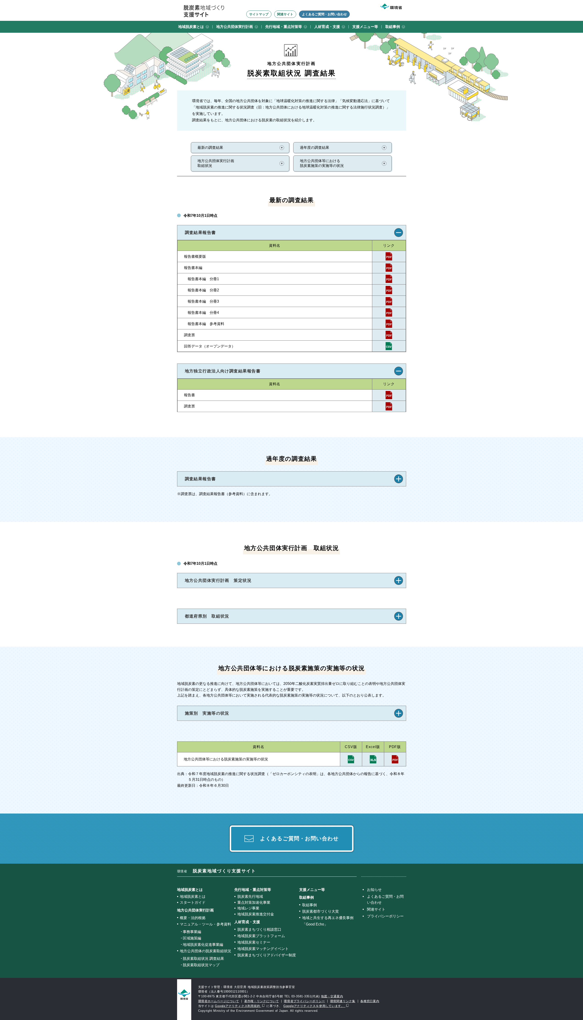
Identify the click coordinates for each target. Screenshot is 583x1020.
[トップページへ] (204, 11)
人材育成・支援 (327, 27)
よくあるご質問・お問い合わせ (324, 14)
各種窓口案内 (369, 1001)
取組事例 (392, 27)
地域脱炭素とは (191, 27)
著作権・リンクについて (261, 1001)
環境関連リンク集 (342, 1001)
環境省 (216, 871)
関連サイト (285, 14)
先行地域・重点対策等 (283, 27)
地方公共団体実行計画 (234, 27)
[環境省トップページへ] (391, 6)
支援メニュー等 (365, 27)
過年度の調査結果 (314, 147)
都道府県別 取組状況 (207, 616)
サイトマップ (258, 14)
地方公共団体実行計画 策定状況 (218, 580)
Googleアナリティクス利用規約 (238, 1006)
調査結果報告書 (200, 232)
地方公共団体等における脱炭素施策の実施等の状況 (322, 163)
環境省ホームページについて (218, 1001)
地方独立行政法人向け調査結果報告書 (222, 371)
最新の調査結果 (210, 147)
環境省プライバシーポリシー (304, 1001)
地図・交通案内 (332, 996)
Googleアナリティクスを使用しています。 (314, 1006)
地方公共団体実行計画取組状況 (215, 163)
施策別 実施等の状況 (207, 713)
